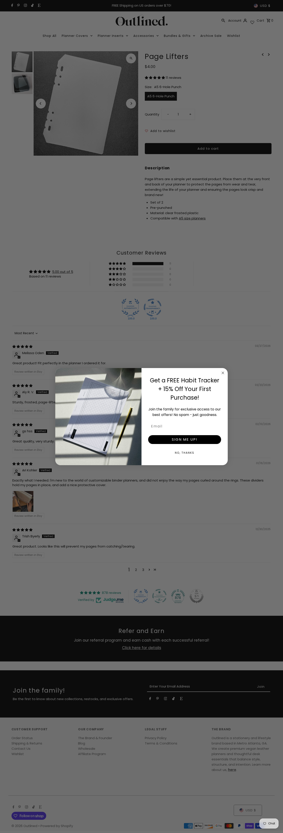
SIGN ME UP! (184, 439)
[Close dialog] (223, 373)
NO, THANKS (184, 452)
